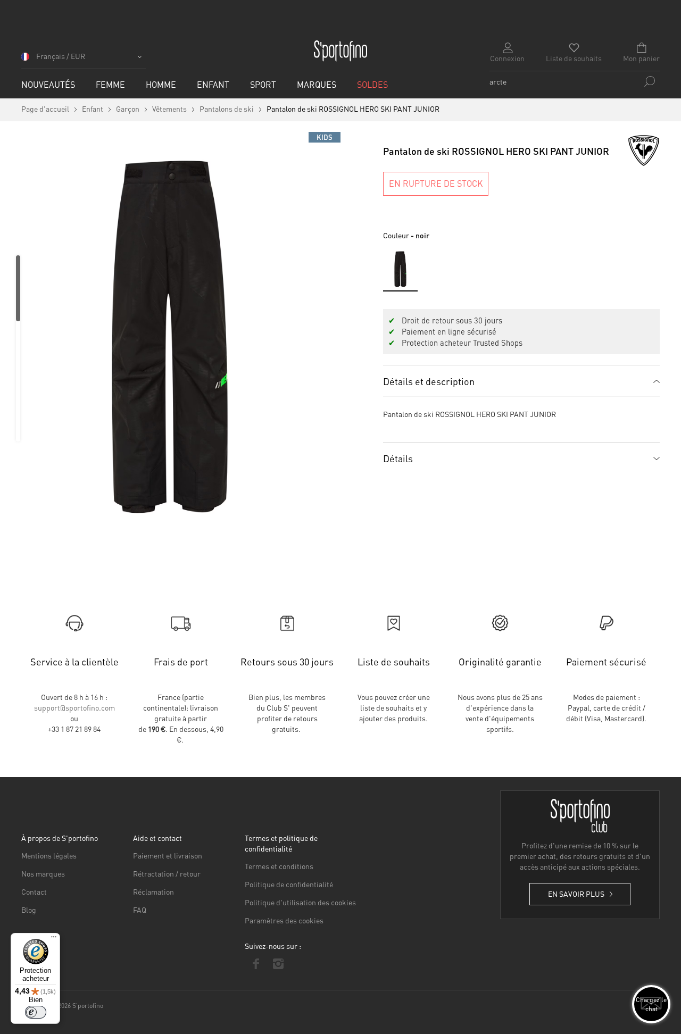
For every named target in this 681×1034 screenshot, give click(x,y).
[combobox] (574, 81)
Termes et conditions (279, 866)
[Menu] (53, 939)
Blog (28, 909)
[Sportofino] (340, 51)
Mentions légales (49, 855)
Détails (398, 458)
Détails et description (429, 381)
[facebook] (256, 964)
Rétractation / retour (167, 873)
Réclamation (153, 891)
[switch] (35, 1012)
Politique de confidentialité (289, 884)
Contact (34, 891)
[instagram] (278, 964)
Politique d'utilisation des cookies (300, 902)
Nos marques (43, 873)
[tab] (521, 381)
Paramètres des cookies (284, 920)
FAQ (139, 909)
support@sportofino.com (74, 707)
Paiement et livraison (167, 855)
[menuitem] (48, 84)
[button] (83, 60)
